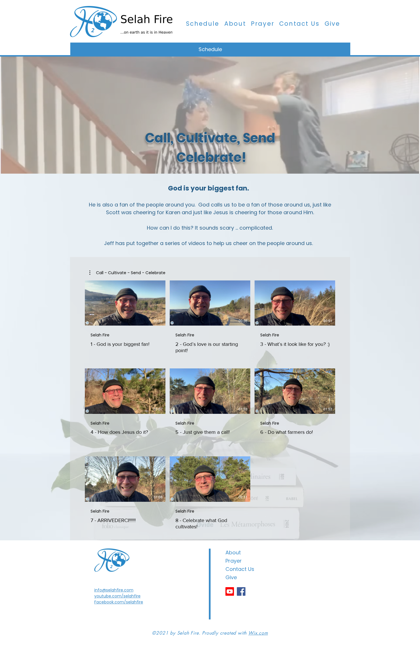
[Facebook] (241, 591)
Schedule (210, 49)
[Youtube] (229, 591)
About (233, 552)
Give (231, 577)
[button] (127, 272)
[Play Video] (125, 303)
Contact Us (239, 569)
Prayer (233, 560)
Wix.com (258, 633)
